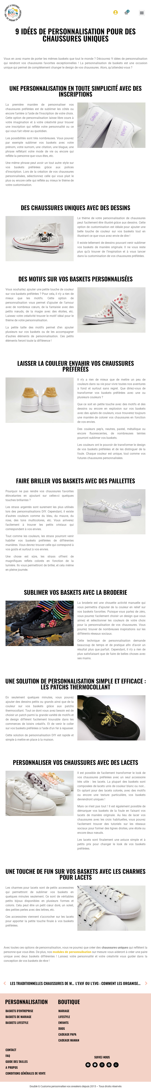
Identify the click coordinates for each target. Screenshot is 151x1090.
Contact (11, 1050)
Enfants (63, 1022)
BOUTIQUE (69, 1002)
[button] (142, 13)
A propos (12, 1067)
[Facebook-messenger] (95, 1064)
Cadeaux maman (68, 1040)
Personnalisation (26, 1002)
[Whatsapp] (116, 1064)
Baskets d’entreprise (19, 1011)
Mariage (63, 1011)
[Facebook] (88, 1064)
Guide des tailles (17, 1061)
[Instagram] (102, 1064)
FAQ (8, 1055)
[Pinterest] (109, 1064)
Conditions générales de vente (25, 1073)
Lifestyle (64, 1017)
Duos (61, 1028)
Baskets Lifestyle (17, 1022)
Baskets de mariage (18, 1017)
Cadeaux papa (67, 1034)
